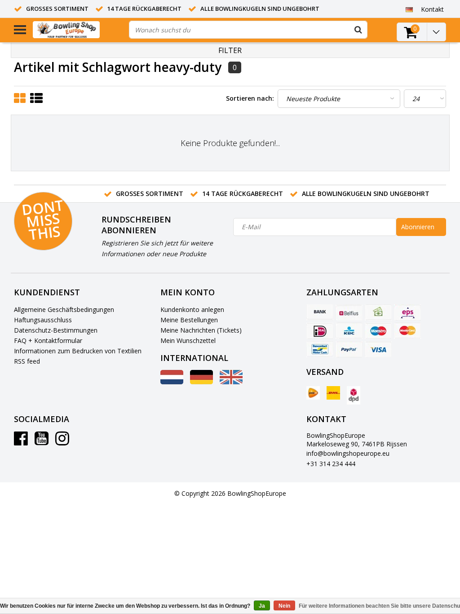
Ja (262, 606)
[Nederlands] (171, 382)
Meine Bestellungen (189, 320)
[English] (231, 382)
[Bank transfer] (319, 312)
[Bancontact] (319, 349)
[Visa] (378, 349)
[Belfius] (349, 312)
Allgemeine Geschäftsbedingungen (64, 309)
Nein (284, 606)
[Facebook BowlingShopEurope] (21, 441)
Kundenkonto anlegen (192, 309)
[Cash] (378, 312)
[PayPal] (349, 349)
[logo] (77, 29)
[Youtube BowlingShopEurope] (42, 441)
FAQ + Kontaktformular (48, 340)
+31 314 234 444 (330, 463)
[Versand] (313, 393)
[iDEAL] (319, 331)
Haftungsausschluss (43, 320)
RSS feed (27, 361)
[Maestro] (378, 331)
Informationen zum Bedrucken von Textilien (78, 351)
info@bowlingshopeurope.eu (347, 453)
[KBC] (349, 331)
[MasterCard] (407, 331)
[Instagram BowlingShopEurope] (62, 441)
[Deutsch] (409, 9)
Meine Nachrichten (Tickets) (201, 330)
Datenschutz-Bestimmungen (55, 330)
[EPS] (407, 312)
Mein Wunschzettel (188, 340)
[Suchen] (358, 29)
